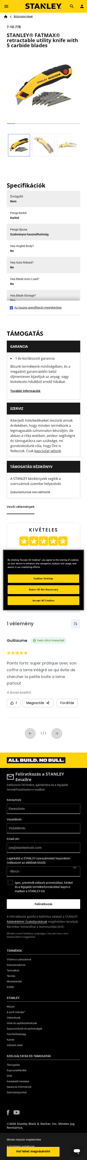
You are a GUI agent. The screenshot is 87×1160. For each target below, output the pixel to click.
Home (6, 17)
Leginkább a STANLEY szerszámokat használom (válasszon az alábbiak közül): (38, 860)
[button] (8, 1112)
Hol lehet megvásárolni (33, 1151)
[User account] (82, 6)
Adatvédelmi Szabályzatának (27, 922)
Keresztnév (14, 800)
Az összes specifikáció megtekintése (38, 307)
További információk (25, 391)
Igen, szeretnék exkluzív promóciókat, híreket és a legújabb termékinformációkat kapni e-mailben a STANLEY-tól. (44, 887)
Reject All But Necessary (43, 589)
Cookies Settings (43, 578)
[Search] (72, 6)
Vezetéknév (14, 819)
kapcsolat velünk (47, 451)
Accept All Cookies (43, 600)
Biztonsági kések (23, 16)
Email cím (13, 839)
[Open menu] (6, 6)
